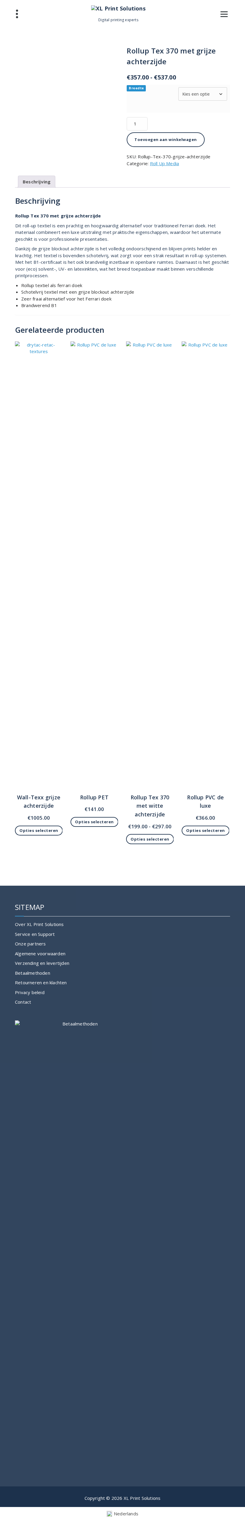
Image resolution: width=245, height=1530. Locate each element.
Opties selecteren (38, 830)
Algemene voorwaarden (40, 953)
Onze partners (30, 944)
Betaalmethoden (32, 973)
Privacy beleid (30, 992)
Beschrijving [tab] (36, 182)
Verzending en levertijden (42, 963)
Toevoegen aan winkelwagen (165, 139)
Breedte (136, 88)
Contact (23, 1002)
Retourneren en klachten (41, 982)
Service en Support (35, 934)
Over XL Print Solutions (39, 924)
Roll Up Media (164, 163)
